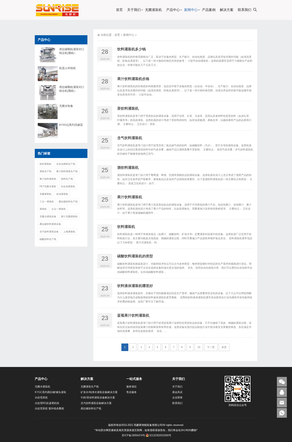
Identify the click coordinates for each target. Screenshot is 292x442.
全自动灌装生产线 (65, 164)
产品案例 (209, 10)
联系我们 (244, 10)
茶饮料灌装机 (128, 108)
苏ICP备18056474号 (133, 435)
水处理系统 (41, 397)
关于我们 (134, 10)
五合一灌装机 (58, 209)
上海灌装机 (69, 231)
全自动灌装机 (68, 186)
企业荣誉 (177, 397)
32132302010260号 (160, 435)
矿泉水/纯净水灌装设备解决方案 (99, 392)
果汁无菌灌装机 (69, 216)
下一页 (211, 347)
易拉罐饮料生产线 (68, 201)
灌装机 (43, 209)
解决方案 (226, 10)
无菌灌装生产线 (90, 386)
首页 (119, 10)
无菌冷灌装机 (42, 386)
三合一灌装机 (47, 201)
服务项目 (131, 386)
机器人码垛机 (67, 68)
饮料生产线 (67, 179)
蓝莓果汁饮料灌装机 (133, 315)
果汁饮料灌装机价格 (133, 79)
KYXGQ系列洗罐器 (71, 124)
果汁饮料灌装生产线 (67, 171)
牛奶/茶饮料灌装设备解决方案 (98, 397)
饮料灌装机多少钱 (131, 49)
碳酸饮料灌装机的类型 (135, 256)
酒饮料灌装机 (128, 168)
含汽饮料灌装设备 (49, 231)
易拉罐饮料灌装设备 (50, 224)
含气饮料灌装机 (129, 138)
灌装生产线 (45, 171)
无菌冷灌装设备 (48, 216)
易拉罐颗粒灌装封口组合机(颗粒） (71, 51)
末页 (224, 347)
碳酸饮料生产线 (48, 239)
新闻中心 (191, 10)
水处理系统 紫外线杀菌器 (49, 408)
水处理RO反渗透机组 (47, 403)
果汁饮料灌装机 (129, 197)
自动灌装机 (62, 194)
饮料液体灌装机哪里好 (135, 286)
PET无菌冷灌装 (48, 186)
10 (198, 347)
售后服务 (131, 392)
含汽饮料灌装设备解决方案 (96, 403)
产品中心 (173, 10)
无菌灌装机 (153, 10)
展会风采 (177, 392)
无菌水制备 (66, 105)
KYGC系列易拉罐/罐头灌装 (50, 392)
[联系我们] (282, 392)
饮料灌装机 (126, 227)
